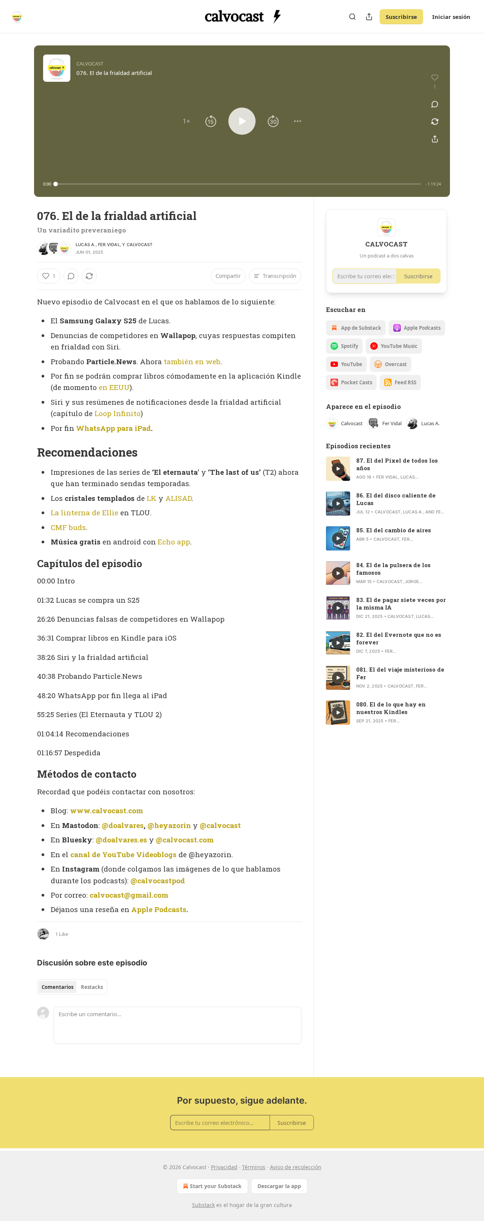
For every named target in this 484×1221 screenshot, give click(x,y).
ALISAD (178, 498)
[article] (386, 469)
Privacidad (224, 1167)
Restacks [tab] (92, 987)
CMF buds (68, 527)
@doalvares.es (121, 839)
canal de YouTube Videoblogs (123, 854)
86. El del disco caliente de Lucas (396, 499)
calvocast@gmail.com (129, 895)
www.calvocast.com (106, 810)
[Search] (352, 16)
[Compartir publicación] (369, 16)
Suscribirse (401, 16)
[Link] (26, 452)
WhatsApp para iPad (113, 428)
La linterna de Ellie (84, 512)
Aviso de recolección (295, 1167)
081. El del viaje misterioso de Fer (400, 673)
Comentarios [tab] (57, 987)
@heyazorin (169, 825)
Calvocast (140, 244)
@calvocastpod (157, 880)
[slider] (238, 184)
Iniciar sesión (451, 16)
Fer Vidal (109, 244)
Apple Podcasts (158, 909)
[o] (338, 469)
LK (152, 498)
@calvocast (220, 825)
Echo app (174, 541)
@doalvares (123, 825)
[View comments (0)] (435, 104)
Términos (253, 1167)
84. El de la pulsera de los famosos (393, 568)
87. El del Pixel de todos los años (397, 464)
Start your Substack (216, 1186)
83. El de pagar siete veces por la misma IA (401, 603)
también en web (192, 361)
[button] (186, 121)
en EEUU (114, 387)
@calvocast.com (185, 839)
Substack (203, 1205)
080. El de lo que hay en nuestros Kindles (391, 708)
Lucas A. (86, 244)
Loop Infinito (118, 413)
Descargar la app (279, 1186)
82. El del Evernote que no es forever (398, 638)
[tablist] (72, 987)
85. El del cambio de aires (393, 530)
